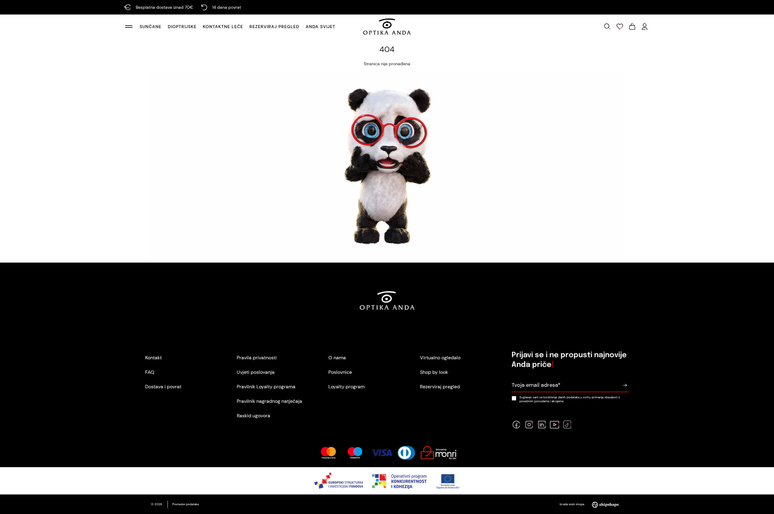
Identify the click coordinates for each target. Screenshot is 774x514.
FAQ (149, 372)
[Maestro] (355, 453)
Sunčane (150, 26)
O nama (337, 357)
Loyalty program (346, 386)
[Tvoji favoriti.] (619, 26)
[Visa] (381, 453)
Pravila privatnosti (257, 357)
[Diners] (406, 453)
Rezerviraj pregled (274, 26)
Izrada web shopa (572, 504)
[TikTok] (567, 424)
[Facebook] (516, 424)
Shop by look (434, 372)
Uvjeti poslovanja (256, 372)
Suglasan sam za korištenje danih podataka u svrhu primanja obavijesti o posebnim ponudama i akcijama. (569, 399)
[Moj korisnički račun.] (644, 26)
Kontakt (153, 357)
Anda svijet (320, 26)
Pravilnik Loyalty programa (266, 386)
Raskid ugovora (253, 415)
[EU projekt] (387, 481)
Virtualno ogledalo (440, 357)
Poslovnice (340, 372)
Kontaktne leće (223, 26)
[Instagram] (529, 424)
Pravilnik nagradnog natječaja (269, 401)
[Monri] (438, 453)
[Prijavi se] (624, 385)
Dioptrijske (182, 26)
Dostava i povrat (163, 386)
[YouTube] (554, 424)
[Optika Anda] (387, 26)
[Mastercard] (328, 453)
